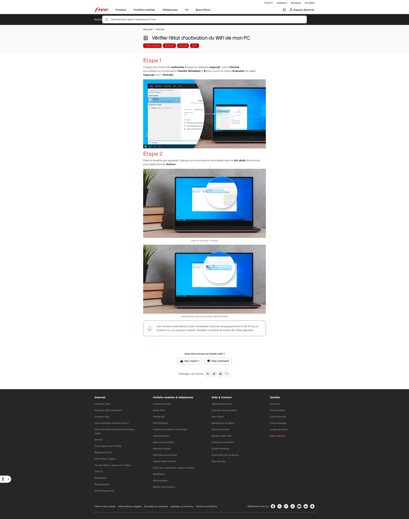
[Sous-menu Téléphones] (179, 10)
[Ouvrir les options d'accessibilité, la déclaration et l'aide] (3, 479)
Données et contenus (156, 506)
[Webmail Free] (284, 10)
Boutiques (296, 3)
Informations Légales (130, 506)
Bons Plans (203, 9)
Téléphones (169, 9)
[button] (8, 479)
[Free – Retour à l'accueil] (101, 9)
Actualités (309, 3)
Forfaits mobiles (144, 9)
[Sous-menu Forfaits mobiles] (157, 10)
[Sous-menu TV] (190, 10)
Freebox (121, 9)
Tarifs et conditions (206, 506)
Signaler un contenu (181, 506)
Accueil (147, 29)
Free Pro (268, 3)
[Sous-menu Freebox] (128, 10)
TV (186, 9)
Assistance (282, 3)
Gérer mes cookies (105, 506)
